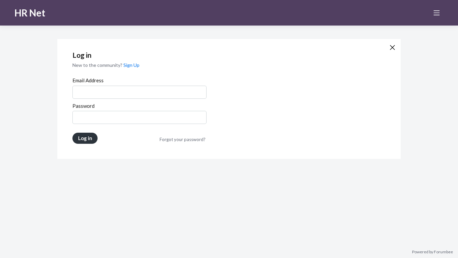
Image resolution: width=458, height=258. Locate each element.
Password (83, 106)
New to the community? (97, 65)
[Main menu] (437, 13)
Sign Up (131, 65)
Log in (85, 138)
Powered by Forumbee (432, 252)
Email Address (88, 80)
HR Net (29, 12)
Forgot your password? (183, 139)
